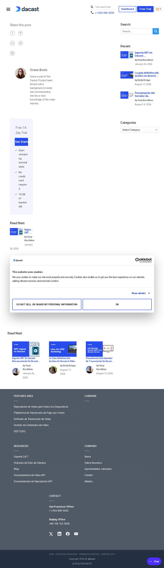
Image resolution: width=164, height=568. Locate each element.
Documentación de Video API (29, 475)
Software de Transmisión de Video (32, 419)
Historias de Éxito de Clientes (30, 462)
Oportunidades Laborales (98, 468)
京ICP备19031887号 (82, 563)
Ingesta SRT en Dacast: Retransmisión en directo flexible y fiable (28, 231)
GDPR (51, 554)
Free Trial (145, 9)
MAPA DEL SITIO (108, 554)
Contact (89, 475)
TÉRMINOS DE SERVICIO (89, 554)
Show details (138, 293)
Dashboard (127, 9)
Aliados (89, 481)
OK (117, 304)
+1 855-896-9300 (104, 12)
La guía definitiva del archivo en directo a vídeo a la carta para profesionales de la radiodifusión (62, 360)
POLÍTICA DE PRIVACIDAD (66, 554)
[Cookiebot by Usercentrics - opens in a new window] (138, 260)
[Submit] (92, 7)
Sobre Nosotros (93, 462)
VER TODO (19, 431)
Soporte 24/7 (21, 456)
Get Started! (21, 142)
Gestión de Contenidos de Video (31, 425)
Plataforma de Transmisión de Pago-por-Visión (39, 412)
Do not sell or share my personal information (46, 304)
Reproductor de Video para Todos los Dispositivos (41, 406)
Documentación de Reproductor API (33, 481)
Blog (16, 468)
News (88, 456)
